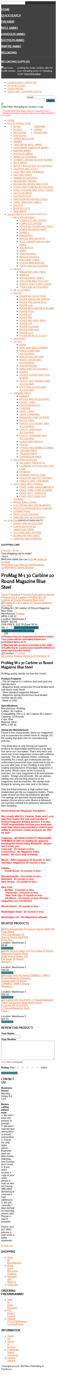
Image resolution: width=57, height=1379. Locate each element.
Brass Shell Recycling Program (12, 1269)
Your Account (16, 85)
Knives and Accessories (28, 523)
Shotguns (19, 135)
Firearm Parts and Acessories (38, 594)
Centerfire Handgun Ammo (30, 147)
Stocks (23, 444)
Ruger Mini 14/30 (29, 329)
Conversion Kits (29, 405)
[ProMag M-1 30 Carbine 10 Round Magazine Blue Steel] (28, 605)
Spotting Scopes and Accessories (32, 388)
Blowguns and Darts (26, 535)
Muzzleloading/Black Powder (32, 508)
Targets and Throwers (34, 480)
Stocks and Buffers (31, 262)
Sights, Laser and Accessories (30, 431)
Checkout (28, 567)
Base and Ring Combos (33, 347)
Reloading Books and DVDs (30, 183)
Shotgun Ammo (12, 40)
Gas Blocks (26, 247)
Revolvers (19, 132)
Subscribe (12, 1284)
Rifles (17, 126)
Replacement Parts (31, 277)
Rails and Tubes (29, 259)
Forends (24, 408)
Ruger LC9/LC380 (29, 326)
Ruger (17, 293)
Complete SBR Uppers (32, 220)
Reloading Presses (25, 180)
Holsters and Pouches (34, 280)
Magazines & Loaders (15, 597)
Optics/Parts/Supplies (33, 214)
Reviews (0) (43, 656)
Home (5, 9)
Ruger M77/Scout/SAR (32, 296)
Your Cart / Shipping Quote (24, 91)
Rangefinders (28, 365)
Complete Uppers (30, 223)
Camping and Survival (27, 538)
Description (7, 656)
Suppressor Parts (30, 456)
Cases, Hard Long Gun (33, 490)
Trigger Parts (28, 453)
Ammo (38, 129)
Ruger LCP (25, 314)
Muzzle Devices (29, 256)
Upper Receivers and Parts (36, 226)
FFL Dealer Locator (11, 1313)
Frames (17, 141)
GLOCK (17, 268)
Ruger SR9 (25, 317)
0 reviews (20, 653)
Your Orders (15, 88)
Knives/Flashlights (31, 520)
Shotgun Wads (22, 193)
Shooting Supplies (25, 459)
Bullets (18, 205)
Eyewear (24, 471)
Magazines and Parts (32, 271)
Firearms (7, 21)
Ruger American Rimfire (34, 299)
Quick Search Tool (19, 123)
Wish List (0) (14, 565)
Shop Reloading (32, 73)
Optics (17, 341)
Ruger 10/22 (26, 332)
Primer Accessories (25, 177)
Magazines (26, 235)
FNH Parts (19, 338)
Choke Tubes (27, 402)
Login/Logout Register (21, 82)
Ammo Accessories (24, 156)
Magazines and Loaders (34, 417)
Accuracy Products (32, 462)
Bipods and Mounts (32, 238)
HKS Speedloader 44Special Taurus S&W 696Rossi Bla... (14, 937)
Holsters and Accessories (35, 477)
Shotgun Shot (22, 196)
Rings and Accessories (33, 368)
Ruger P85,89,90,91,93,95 (33, 335)
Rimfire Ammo (11, 46)
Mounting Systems (31, 356)
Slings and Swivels (31, 441)
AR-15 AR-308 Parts (24, 217)
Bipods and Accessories (34, 399)
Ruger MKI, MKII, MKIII (32, 320)
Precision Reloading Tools (30, 199)
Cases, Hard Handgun (33, 487)
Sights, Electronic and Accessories (34, 425)
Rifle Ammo (9, 28)
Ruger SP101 (26, 311)
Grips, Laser (26, 411)
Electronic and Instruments (32, 505)
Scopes (23, 371)
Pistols (17, 129)
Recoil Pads (26, 420)
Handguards (27, 253)
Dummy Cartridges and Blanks (33, 159)
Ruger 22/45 (26, 305)
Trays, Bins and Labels (27, 202)
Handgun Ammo (13, 34)
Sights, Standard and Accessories (33, 437)
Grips (22, 250)
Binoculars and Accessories (29, 352)
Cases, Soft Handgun (32, 493)
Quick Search (11, 15)
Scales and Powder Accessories (33, 186)
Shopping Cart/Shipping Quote (22, 566)
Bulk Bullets (21, 208)
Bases (22, 344)
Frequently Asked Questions (13, 1352)
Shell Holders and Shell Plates (33, 190)
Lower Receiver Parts (33, 229)
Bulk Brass (20, 162)
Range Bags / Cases (24, 502)
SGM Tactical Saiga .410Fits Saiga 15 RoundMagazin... (14, 959)
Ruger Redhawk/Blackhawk (36, 308)
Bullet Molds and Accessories (32, 165)
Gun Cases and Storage (28, 483)
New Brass (19, 211)
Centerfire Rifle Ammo (27, 144)
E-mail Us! (6, 1245)
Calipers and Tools (25, 168)
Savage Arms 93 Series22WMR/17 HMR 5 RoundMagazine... (15, 984)
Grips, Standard (29, 414)
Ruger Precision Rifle (33, 302)
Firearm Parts (22, 393)
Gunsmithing (21, 511)
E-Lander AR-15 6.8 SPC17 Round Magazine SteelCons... (15, 1008)
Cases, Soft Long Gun (32, 496)
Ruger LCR (25, 323)
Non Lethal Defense (26, 514)
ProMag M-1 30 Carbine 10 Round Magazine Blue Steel (23, 598)
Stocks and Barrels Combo (36, 447)
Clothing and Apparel (27, 532)
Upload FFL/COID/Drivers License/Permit (17, 1321)
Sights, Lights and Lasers (35, 283)
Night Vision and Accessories (30, 361)
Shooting (13, 214)
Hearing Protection (32, 474)
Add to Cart (7, 948)
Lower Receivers (23, 138)
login (30, 559)
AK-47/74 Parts (21, 290)
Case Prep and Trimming (28, 171)
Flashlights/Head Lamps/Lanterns (24, 528)
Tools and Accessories (33, 265)
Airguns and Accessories (29, 517)
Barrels (24, 232)
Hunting (13, 520)
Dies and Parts (22, 174)
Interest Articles (11, 1359)
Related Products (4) (25, 656)
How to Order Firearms (12, 1303)
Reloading (9, 52)
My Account (27, 565)
